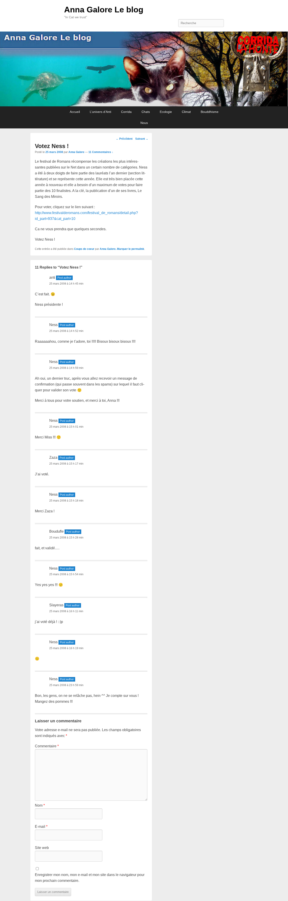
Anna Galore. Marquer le (115, 249)
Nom (40, 805)
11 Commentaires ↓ (100, 152)
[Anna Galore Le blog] (144, 69)
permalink (137, 249)
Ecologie (166, 112)
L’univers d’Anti (100, 112)
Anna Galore (76, 152)
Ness (53, 325)
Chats (146, 112)
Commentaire (47, 746)
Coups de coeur (84, 249)
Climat (186, 112)
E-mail (41, 826)
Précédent (124, 138)
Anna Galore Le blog (103, 9)
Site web (42, 848)
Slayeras (56, 605)
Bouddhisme (209, 112)
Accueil (75, 112)
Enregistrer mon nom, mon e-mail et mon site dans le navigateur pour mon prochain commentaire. (89, 878)
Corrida (126, 112)
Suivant (141, 138)
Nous (144, 123)
